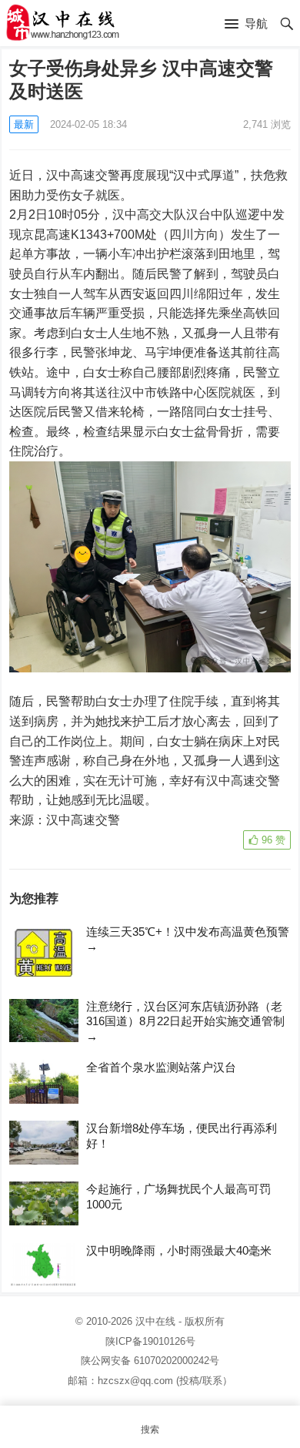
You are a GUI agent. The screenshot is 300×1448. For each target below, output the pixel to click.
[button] (246, 24)
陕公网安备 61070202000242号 (150, 1360)
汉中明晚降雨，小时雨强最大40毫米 (179, 1250)
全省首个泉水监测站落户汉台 (161, 1067)
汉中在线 (155, 1321)
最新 (24, 124)
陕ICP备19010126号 (150, 1341)
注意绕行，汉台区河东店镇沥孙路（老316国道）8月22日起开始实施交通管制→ (185, 1021)
